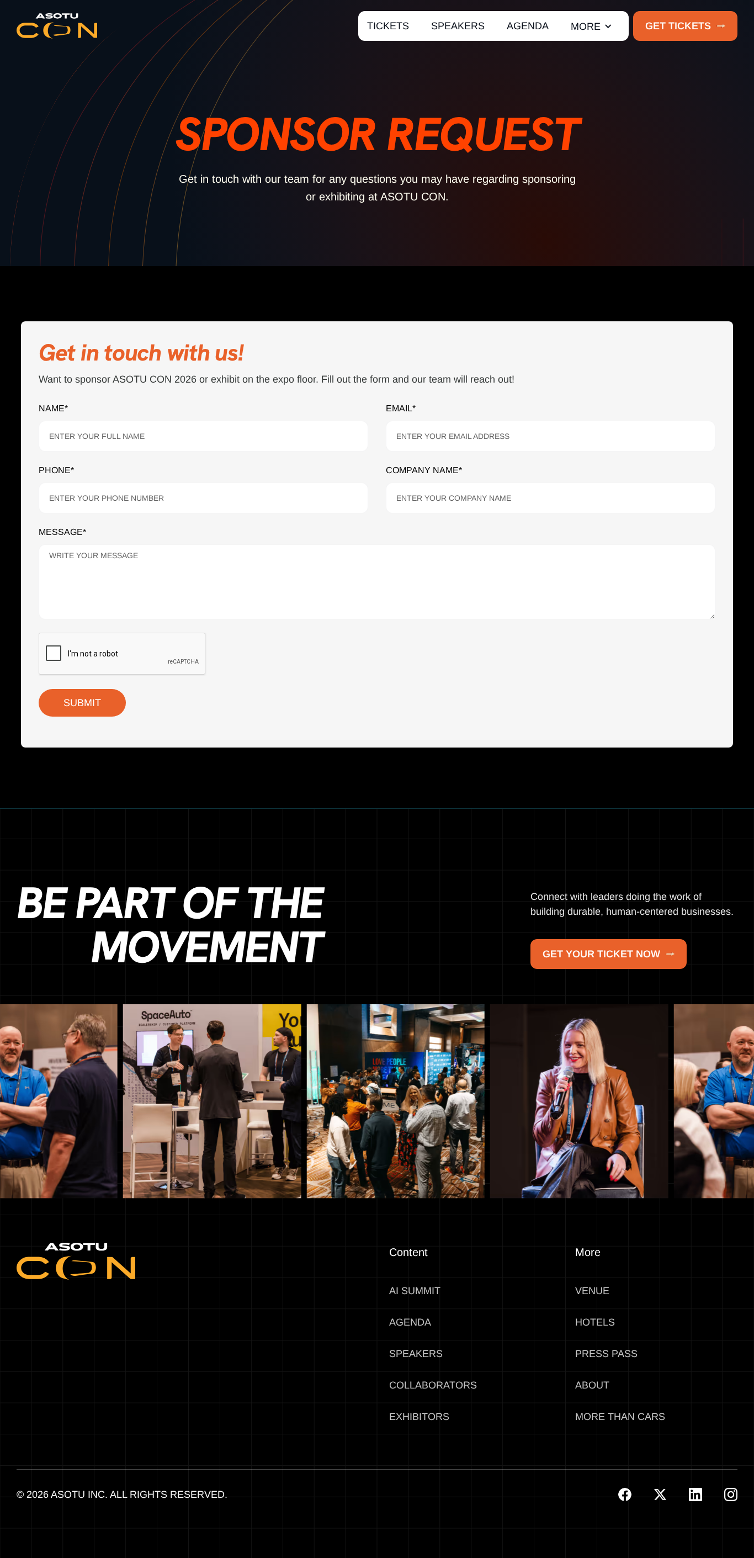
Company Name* (424, 470)
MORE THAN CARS (620, 1416)
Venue (592, 1290)
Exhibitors (419, 1416)
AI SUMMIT (414, 1290)
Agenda (410, 1322)
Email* (401, 408)
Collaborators (433, 1385)
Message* (62, 532)
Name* (53, 408)
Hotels (595, 1322)
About (592, 1385)
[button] (591, 26)
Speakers (416, 1353)
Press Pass (606, 1353)
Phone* (56, 470)
